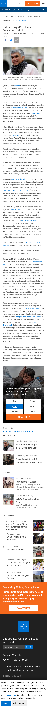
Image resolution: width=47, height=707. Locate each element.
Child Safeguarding (18, 670)
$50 (14, 401)
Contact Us (7, 666)
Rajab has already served (19, 107)
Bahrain (17, 85)
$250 (14, 406)
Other (32, 411)
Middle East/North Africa (14, 431)
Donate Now (32, 3)
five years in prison (16, 209)
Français (23, 20)
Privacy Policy (28, 666)
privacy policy (11, 694)
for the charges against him (31, 220)
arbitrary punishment (33, 308)
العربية (18, 20)
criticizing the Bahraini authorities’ (15, 190)
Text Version (31, 670)
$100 (32, 401)
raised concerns (37, 113)
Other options (19, 703)
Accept (6, 703)
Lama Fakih (16, 135)
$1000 (15, 411)
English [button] (19, 3)
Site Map (7, 670)
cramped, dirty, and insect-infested (28, 316)
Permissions (39, 666)
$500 (32, 406)
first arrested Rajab (18, 179)
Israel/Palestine (14, 9)
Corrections (17, 666)
